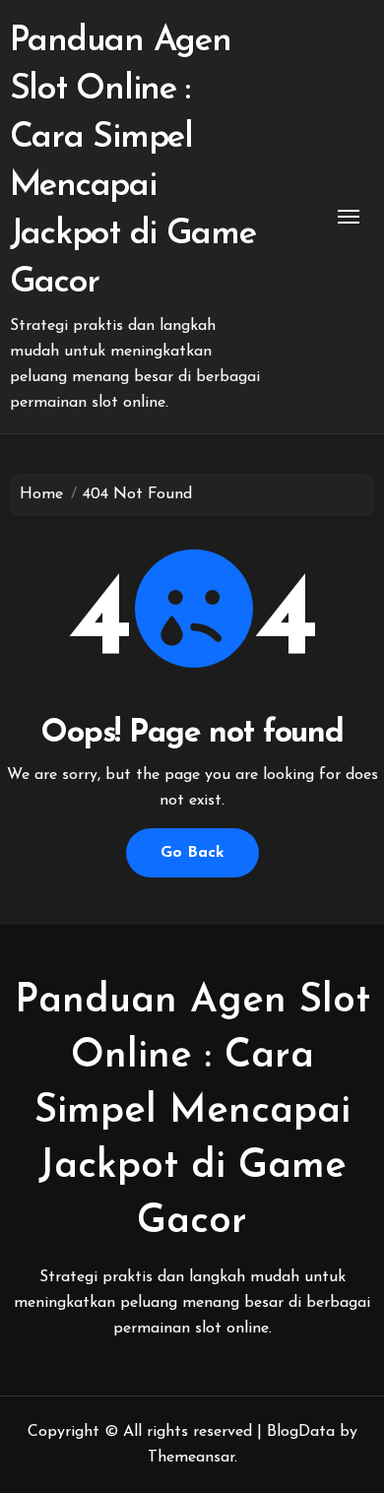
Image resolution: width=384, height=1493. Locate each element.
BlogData (301, 1432)
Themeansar (191, 1457)
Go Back (192, 853)
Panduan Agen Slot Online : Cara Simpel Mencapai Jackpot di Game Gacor (192, 1112)
